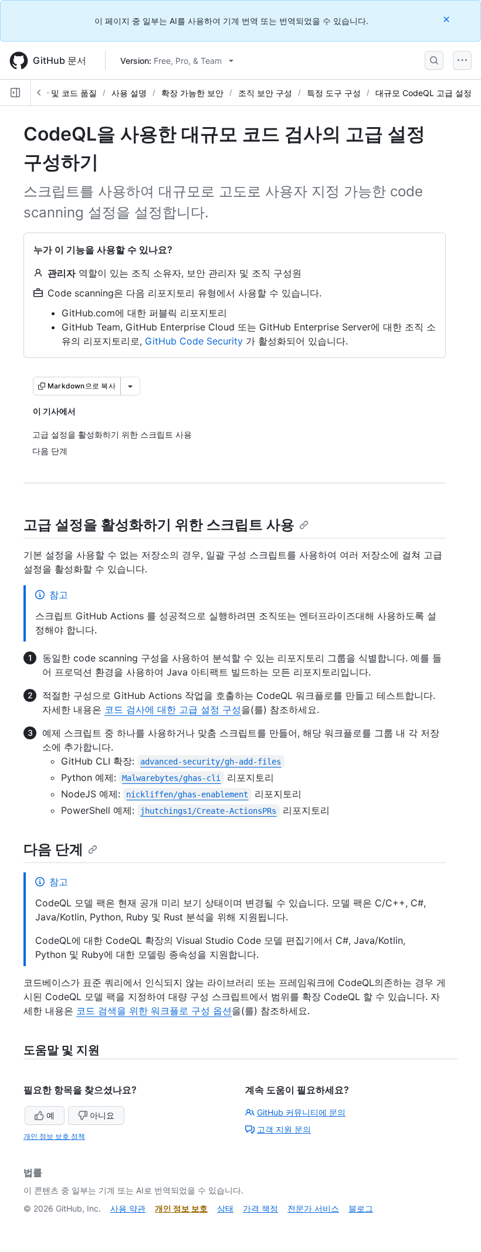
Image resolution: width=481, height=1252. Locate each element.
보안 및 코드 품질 (64, 93)
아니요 (102, 1115)
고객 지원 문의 (284, 1129)
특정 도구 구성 (334, 93)
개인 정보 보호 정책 (54, 1136)
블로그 (360, 1208)
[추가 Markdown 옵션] (130, 386)
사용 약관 (127, 1208)
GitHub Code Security (194, 341)
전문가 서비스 (313, 1208)
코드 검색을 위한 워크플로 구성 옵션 (154, 1010)
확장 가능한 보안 (192, 93)
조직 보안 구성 (265, 93)
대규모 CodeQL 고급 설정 (423, 93)
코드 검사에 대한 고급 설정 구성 (172, 709)
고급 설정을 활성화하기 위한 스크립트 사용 (158, 524)
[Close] (447, 19)
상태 (225, 1208)
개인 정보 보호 (181, 1208)
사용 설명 (129, 93)
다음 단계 (53, 849)
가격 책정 (260, 1208)
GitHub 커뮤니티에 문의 (301, 1112)
